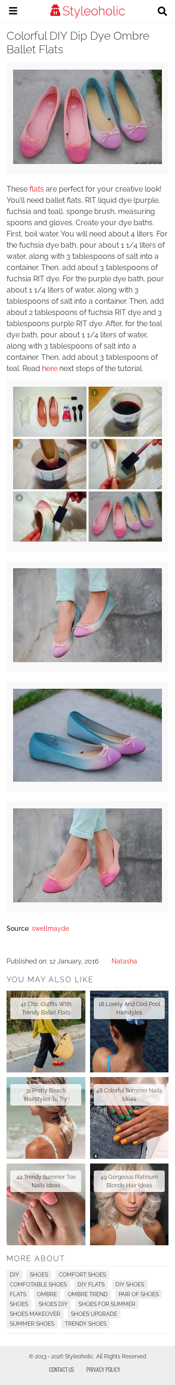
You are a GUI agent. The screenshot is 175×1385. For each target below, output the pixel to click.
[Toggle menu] (13, 12)
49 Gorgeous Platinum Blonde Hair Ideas (129, 1181)
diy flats (91, 1284)
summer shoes (32, 1324)
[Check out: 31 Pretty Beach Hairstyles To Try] (46, 1118)
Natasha (124, 961)
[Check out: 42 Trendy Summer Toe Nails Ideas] (46, 1204)
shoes (19, 1304)
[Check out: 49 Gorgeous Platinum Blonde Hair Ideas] (129, 1204)
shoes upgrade (94, 1314)
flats (36, 189)
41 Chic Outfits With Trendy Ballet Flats (46, 1008)
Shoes (39, 1274)
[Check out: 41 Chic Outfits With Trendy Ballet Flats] (46, 1031)
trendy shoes (85, 1324)
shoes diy (53, 1304)
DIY (14, 1274)
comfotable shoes (38, 1284)
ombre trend (88, 1294)
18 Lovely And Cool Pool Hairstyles (129, 1008)
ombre (47, 1294)
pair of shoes (139, 1294)
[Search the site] (162, 12)
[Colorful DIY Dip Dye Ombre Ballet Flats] (87, 161)
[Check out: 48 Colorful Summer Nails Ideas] (129, 1118)
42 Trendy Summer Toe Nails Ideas (46, 1181)
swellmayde (50, 928)
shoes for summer (106, 1304)
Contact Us (61, 1369)
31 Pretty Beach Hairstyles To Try (45, 1094)
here (49, 368)
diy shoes (129, 1284)
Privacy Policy (103, 1369)
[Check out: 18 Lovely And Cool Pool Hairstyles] (129, 1031)
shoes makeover (35, 1314)
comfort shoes (82, 1274)
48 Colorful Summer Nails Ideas (129, 1094)
